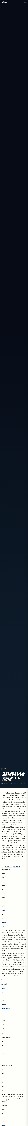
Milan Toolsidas (5, 783)
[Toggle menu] (25, 2)
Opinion (4, 768)
